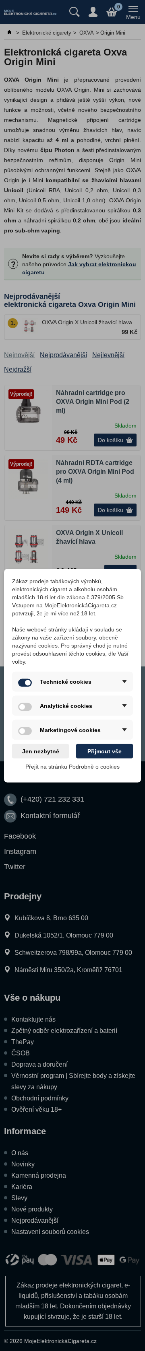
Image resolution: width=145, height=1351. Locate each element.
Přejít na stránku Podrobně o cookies (72, 766)
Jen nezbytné (40, 751)
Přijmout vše (104, 751)
